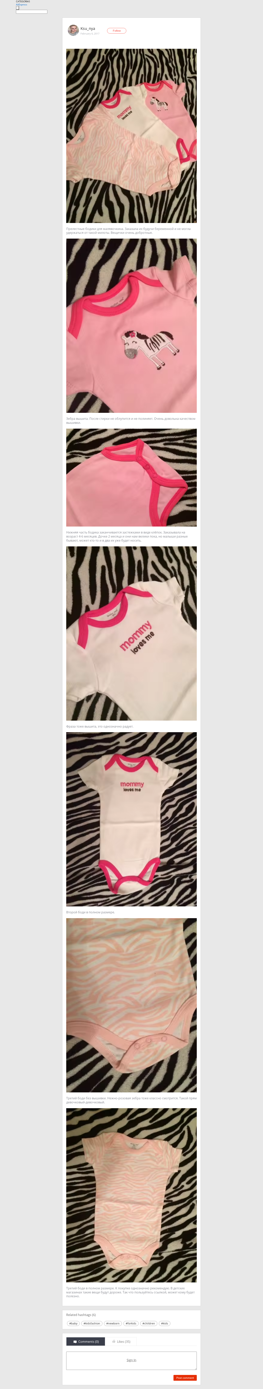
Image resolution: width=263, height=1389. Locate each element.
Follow (117, 30)
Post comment (185, 1377)
